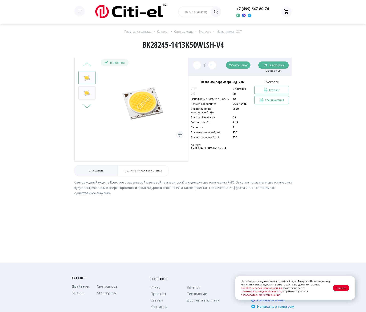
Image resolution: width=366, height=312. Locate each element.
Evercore (205, 31)
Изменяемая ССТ (229, 31)
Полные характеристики (143, 170)
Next (87, 105)
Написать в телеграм (276, 306)
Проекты (158, 293)
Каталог (163, 31)
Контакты (159, 306)
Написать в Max (271, 300)
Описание (96, 170)
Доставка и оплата (203, 300)
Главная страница (138, 31)
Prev (87, 64)
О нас (155, 287)
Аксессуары (107, 292)
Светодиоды (183, 31)
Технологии (197, 293)
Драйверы (80, 286)
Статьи (157, 300)
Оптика (77, 292)
